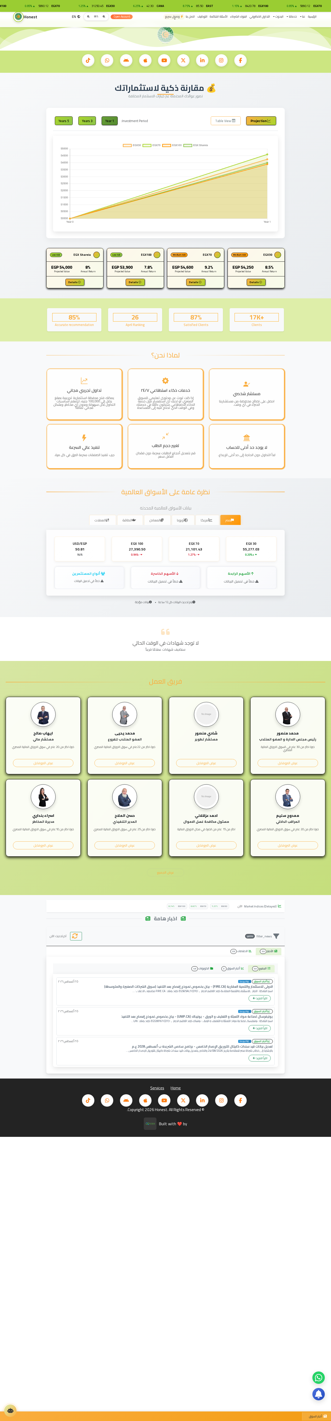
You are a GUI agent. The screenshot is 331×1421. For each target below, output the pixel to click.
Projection (259, 121)
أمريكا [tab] (205, 520)
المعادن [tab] (154, 520)
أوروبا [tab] (180, 520)
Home (176, 1088)
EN (74, 16)
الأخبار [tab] (268, 951)
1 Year (109, 121)
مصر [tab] (228, 520)
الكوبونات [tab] (201, 968)
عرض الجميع (165, 872)
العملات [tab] (100, 520)
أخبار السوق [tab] (232, 968)
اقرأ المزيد (261, 998)
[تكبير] (88, 17)
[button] (302, 16)
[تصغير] (104, 17)
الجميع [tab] (261, 968)
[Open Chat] (10, 1410)
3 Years (87, 121)
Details (254, 282)
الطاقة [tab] (127, 520)
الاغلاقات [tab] (240, 951)
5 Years (63, 121)
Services (157, 1088)
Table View (223, 121)
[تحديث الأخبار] (76, 936)
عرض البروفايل (288, 763)
